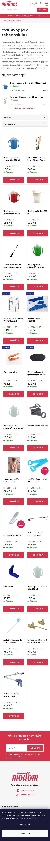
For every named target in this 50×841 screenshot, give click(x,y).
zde (34, 818)
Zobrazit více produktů (24, 108)
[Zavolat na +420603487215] (31, 3)
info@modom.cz (27, 790)
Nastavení (25, 824)
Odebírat (35, 748)
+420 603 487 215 (27, 795)
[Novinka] (13, 304)
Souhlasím (25, 833)
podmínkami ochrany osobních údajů (23, 755)
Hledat (42, 9)
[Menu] (46, 3)
